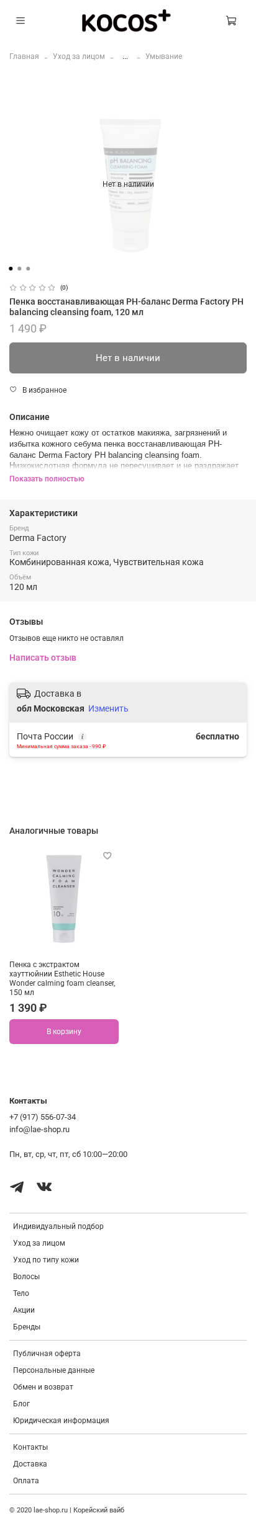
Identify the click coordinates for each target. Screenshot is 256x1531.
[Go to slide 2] (19, 268)
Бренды (26, 1327)
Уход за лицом (79, 56)
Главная (24, 56)
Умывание (163, 56)
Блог (21, 1403)
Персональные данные (53, 1370)
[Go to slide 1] (10, 268)
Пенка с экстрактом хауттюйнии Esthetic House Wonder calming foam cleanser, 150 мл (62, 978)
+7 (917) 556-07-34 (42, 1117)
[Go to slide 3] (28, 268)
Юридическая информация (61, 1420)
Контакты (30, 1447)
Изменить (108, 708)
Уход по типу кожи (46, 1260)
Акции (24, 1310)
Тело (21, 1293)
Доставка (30, 1464)
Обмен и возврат (43, 1387)
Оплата (26, 1480)
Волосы (26, 1276)
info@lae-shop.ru (39, 1129)
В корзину (64, 1031)
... (125, 56)
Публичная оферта (47, 1353)
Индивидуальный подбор (58, 1226)
